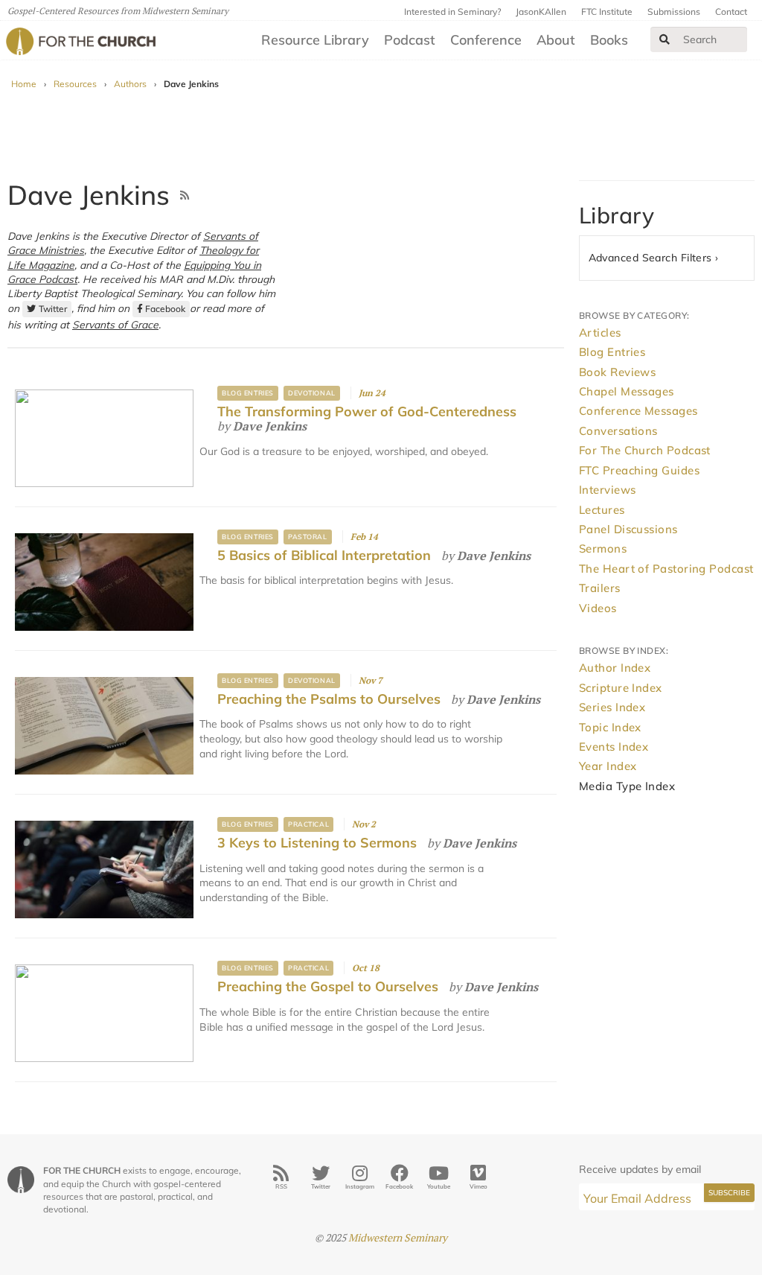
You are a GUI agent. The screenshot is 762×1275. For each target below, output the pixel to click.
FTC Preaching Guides (639, 470)
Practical (308, 824)
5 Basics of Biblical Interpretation (324, 555)
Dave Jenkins (270, 426)
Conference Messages (638, 411)
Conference (486, 39)
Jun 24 (372, 392)
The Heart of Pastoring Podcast (666, 569)
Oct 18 (366, 967)
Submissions (673, 11)
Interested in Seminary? (452, 11)
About (556, 39)
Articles (600, 332)
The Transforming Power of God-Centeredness (366, 411)
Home (23, 83)
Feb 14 (364, 536)
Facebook (165, 308)
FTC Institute (607, 11)
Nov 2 (364, 824)
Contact (731, 11)
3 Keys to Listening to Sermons (317, 842)
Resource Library (315, 39)
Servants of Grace (115, 324)
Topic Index (610, 727)
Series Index (612, 707)
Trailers (600, 588)
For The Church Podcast (645, 450)
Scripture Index (620, 688)
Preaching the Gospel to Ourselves (327, 986)
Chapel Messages (626, 391)
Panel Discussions (628, 529)
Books (609, 39)
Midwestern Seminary (397, 1237)
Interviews (607, 490)
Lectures (602, 510)
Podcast (409, 39)
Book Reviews (617, 372)
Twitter (53, 308)
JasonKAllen (541, 11)
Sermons (603, 548)
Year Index (608, 766)
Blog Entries (247, 393)
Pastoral (307, 536)
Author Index (614, 668)
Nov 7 (370, 680)
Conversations (618, 431)
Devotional (311, 393)
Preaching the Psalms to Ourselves (329, 699)
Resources (75, 83)
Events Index (613, 747)
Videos (598, 608)
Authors (130, 83)
